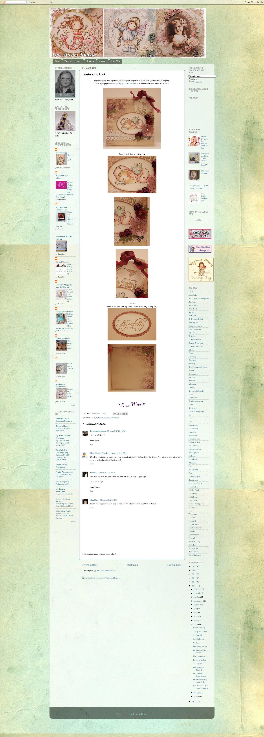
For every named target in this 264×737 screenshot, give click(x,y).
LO (190, 415)
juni (196, 612)
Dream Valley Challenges (61, 465)
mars (196, 624)
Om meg (90, 61)
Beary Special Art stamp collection (70, 295)
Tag (190, 510)
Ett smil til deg (199, 627)
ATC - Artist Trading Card (199, 298)
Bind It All (193, 308)
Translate (198, 82)
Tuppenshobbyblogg (98, 431)
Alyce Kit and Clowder (99, 453)
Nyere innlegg (90, 564)
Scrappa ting (193, 486)
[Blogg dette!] (117, 413)
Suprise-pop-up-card (196, 503)
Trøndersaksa (194, 534)
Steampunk (193, 500)
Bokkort (192, 312)
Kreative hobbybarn (196, 411)
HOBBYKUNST (62, 418)
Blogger (144, 714)
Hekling (192, 363)
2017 (194, 566)
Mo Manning (193, 445)
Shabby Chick (194, 490)
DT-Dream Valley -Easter (200, 651)
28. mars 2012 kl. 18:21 (109, 500)
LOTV (191, 418)
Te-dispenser (193, 514)
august (197, 604)
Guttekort (192, 360)
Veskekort (192, 545)
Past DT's (115, 61)
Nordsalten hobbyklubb (60, 490)
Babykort (99, 417)
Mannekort (193, 435)
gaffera (129, 714)
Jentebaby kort (199, 639)
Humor (191, 370)
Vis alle (73, 405)
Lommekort (193, 425)
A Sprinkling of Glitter (62, 176)
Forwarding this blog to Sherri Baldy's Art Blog (64, 504)
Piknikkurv (193, 462)
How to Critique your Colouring (70, 269)
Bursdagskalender (205, 171)
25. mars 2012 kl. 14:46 (106, 472)
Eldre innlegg (174, 564)
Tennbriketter (194, 524)
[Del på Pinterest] (126, 413)
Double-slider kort (196, 346)
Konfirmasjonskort (196, 401)
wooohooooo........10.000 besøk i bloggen (199, 186)
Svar (91, 444)
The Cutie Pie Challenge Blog (62, 451)
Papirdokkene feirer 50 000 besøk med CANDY (205, 159)
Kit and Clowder (62, 261)
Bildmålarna (193, 305)
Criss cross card (195, 329)
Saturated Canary (195, 483)
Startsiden (132, 564)
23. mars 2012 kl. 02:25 (118, 453)
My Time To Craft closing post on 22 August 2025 (62, 442)
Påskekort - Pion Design (70, 392)
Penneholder (193, 459)
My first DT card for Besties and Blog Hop (204, 142)
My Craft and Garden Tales (61, 208)
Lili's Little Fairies (63, 510)
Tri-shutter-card (195, 527)
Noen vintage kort (200, 656)
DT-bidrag (192, 332)
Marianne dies (194, 438)
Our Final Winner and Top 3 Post (64, 475)
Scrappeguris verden (64, 311)
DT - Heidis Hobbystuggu (199, 674)
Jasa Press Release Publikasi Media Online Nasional (64, 515)
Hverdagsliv (193, 374)
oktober (197, 597)
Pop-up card (193, 469)
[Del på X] (120, 413)
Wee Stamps (193, 551)
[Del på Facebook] (123, 413)
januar (196, 696)
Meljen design (194, 442)
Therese (93, 472)
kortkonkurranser (195, 555)
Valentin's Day (194, 541)
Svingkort (192, 507)
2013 (194, 582)
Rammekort (193, 480)
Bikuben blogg (62, 426)
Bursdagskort (194, 322)
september (198, 601)
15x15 (93, 417)
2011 (194, 701)
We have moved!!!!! (63, 484)
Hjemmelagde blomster (64, 421)
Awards (102, 61)
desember (198, 589)
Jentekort (192, 377)
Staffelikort (193, 497)
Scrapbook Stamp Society (63, 500)
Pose (190, 473)
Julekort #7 (197, 663)
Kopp (191, 404)
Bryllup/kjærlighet (196, 319)
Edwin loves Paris (200, 660)
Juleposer (192, 384)
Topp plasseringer (72, 61)
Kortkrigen (193, 408)
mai (196, 616)
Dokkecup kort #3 (200, 646)
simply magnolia (62, 481)
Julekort (192, 380)
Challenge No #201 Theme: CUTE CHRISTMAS (63, 457)
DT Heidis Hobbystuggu (204, 197)
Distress (107, 417)
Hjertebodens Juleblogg (198, 367)
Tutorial (192, 538)
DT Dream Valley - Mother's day (200, 680)
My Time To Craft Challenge (63, 436)
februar (197, 692)
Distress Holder (195, 339)
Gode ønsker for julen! (69, 344)
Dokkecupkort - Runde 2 (199, 668)
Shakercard (193, 493)
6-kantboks (193, 295)
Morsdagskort (194, 452)
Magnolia (115, 417)
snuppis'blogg (61, 152)
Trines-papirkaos (63, 338)
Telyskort (192, 521)
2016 (194, 570)
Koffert (191, 394)
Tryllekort (192, 531)
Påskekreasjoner (195, 476)
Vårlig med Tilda (200, 631)
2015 (194, 574)
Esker (191, 353)
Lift (190, 421)
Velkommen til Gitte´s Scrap (64, 237)
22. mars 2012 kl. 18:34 (116, 431)
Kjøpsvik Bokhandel (127, 83)
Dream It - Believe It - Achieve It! (64, 429)
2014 (194, 578)
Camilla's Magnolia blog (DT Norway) (64, 286)
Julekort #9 (197, 635)
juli (195, 608)
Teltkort (192, 517)
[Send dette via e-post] (114, 413)
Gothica (196, 642)
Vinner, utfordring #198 (64, 494)
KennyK (192, 387)
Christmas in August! (70, 367)
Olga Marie (94, 499)
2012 (194, 585)
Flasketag (192, 356)
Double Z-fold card (196, 343)
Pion (190, 466)
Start (57, 61)
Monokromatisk (195, 449)
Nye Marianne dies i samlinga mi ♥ (200, 686)
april (196, 620)
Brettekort (192, 315)
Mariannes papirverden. (61, 385)
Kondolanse (193, 397)
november (198, 593)
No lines (192, 456)
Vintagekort (193, 548)
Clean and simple (195, 326)
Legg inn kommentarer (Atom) (104, 570)
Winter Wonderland (64, 472)
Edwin (191, 350)
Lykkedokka (193, 428)
